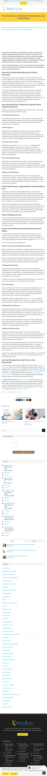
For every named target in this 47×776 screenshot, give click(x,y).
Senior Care (6, 666)
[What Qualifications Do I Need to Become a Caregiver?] (4, 544)
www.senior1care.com (23, 389)
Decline (14, 773)
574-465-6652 (7, 485)
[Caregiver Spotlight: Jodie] (12, 409)
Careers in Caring (19, 391)
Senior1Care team (24, 379)
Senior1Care (5, 391)
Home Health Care (7, 628)
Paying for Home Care (8, 653)
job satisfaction (41, 181)
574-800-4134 (7, 532)
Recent (34, 541)
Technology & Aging (8, 697)
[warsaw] (22, 720)
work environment (39, 239)
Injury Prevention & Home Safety (11, 634)
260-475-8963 (7, 472)
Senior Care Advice (7, 669)
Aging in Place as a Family (9, 571)
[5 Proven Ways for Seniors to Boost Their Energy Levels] (4, 550)
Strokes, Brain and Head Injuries (11, 694)
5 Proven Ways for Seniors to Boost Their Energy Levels (21, 550)
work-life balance (31, 298)
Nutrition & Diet (7, 640)
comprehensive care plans (31, 83)
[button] (3, 417)
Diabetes (5, 606)
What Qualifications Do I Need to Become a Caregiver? (21, 544)
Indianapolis (26, 1)
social (11, 124)
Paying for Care (7, 650)
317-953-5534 (7, 511)
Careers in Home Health (9, 584)
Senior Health (6, 675)
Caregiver (5, 587)
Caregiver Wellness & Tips (9, 590)
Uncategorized (6, 700)
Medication (5, 637)
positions (8, 371)
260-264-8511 (7, 498)
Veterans (5, 704)
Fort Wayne (20, 1)
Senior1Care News (7, 688)
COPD (4, 599)
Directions (6, 475)
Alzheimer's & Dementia (9, 574)
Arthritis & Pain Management (10, 577)
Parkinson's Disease (8, 647)
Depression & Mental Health (10, 603)
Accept (5, 773)
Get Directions (8, 750)
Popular (13, 541)
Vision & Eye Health (8, 707)
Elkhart (14, 1)
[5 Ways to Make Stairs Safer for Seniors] (4, 556)
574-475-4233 (7, 521)
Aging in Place (6, 568)
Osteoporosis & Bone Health (10, 644)
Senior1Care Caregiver (8, 685)
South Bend (33, 1)
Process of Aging (7, 656)
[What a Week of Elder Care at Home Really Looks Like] (35, 409)
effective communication (24, 145)
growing (41, 355)
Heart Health (6, 615)
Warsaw (41, 1)
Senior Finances (7, 672)
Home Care (5, 618)
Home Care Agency (7, 622)
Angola (10, 1)
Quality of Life (6, 663)
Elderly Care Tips (7, 609)
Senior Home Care (7, 678)
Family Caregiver (7, 612)
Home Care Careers (8, 625)
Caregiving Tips (6, 596)
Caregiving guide (7, 593)
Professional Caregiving (9, 659)
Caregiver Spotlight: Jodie (8, 421)
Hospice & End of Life (8, 631)
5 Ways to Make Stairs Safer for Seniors (17, 556)
